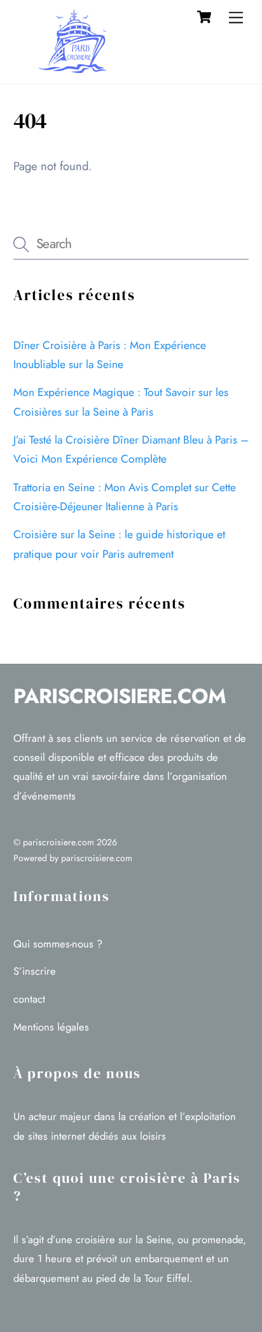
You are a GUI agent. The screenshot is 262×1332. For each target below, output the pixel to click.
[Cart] (204, 17)
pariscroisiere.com (58, 842)
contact (29, 998)
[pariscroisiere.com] (77, 67)
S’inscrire (34, 971)
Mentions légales (51, 1026)
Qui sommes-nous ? (57, 943)
